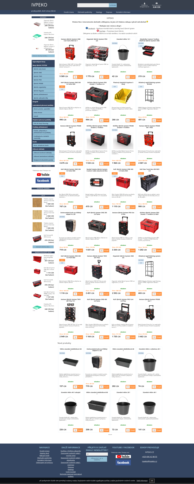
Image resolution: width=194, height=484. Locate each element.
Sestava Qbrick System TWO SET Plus (97, 256)
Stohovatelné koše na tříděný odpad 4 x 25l (70, 213)
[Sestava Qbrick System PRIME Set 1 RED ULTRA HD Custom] (149, 139)
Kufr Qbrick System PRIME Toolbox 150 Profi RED (49, 293)
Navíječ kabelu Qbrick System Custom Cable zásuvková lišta (97, 170)
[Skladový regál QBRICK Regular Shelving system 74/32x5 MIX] (149, 269)
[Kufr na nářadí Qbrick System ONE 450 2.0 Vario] (97, 313)
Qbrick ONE (38, 73)
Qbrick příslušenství (41, 94)
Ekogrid (35, 102)
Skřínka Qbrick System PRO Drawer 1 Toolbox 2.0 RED (149, 213)
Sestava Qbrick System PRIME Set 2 (70, 126)
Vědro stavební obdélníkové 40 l (71, 349)
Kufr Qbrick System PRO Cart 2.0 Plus (123, 300)
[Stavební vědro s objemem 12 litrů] (123, 52)
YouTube (102, 31)
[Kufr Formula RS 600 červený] (37, 239)
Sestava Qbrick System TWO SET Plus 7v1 (71, 300)
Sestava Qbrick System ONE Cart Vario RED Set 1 (70, 40)
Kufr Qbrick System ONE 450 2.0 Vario (97, 300)
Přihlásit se (144, 5)
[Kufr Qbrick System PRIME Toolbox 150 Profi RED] (37, 296)
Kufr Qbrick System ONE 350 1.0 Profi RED (71, 256)
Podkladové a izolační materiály (41, 137)
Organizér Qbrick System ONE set (123, 256)
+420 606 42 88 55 (149, 456)
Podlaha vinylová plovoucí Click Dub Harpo (49, 200)
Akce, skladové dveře (41, 145)
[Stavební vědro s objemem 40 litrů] (149, 406)
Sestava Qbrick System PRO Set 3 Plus (123, 213)
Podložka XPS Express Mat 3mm (49, 33)
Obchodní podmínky (85, 12)
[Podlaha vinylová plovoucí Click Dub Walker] (37, 227)
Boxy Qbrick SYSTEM (40, 65)
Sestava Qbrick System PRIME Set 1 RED (149, 126)
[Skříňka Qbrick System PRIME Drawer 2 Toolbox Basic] (97, 139)
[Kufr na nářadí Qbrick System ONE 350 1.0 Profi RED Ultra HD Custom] (71, 269)
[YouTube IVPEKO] (43, 174)
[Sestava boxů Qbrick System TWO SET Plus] (97, 269)
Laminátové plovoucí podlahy (43, 105)
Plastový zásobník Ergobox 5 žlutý (123, 83)
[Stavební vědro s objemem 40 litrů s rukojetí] (71, 406)
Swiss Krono (38, 112)
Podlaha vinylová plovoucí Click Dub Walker (49, 224)
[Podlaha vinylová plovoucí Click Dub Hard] (37, 215)
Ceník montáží (71, 472)
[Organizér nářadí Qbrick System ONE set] (123, 269)
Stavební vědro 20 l (123, 392)
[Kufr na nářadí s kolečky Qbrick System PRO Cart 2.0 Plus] (123, 313)
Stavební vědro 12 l (123, 39)
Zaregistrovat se (144, 7)
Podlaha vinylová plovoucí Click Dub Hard (49, 212)
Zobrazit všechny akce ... (43, 247)
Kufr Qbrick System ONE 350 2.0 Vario (97, 213)
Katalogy (99, 12)
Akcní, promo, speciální (42, 109)
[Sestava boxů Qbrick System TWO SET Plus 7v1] (71, 313)
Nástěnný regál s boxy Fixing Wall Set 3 (48, 257)
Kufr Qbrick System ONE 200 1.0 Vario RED (71, 170)
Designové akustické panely (43, 160)
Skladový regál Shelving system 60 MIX (149, 83)
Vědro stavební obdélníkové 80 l (97, 393)
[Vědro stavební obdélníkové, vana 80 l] (97, 406)
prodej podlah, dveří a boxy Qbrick (43, 11)
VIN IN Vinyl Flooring (41, 123)
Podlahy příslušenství (40, 127)
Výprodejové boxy (39, 62)
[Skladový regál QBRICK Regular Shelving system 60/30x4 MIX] (149, 96)
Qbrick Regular (39, 91)
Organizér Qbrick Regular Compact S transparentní (49, 46)
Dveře (35, 142)
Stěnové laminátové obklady (44, 156)
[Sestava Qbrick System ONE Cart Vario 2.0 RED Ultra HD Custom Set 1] (70, 52)
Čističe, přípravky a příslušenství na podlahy (42, 132)
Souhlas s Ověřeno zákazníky (71, 451)
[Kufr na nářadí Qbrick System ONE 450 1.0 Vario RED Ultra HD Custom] (123, 182)
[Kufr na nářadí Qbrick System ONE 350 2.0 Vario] (97, 226)
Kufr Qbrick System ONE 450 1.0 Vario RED (123, 170)
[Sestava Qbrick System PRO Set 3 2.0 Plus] (123, 226)
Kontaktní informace (123, 12)
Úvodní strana (69, 12)
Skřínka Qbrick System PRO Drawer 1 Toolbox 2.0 (97, 83)
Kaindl (36, 116)
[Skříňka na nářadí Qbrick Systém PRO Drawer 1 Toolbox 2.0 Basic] (97, 95)
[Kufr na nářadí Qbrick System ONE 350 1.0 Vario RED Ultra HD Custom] (71, 96)
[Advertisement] (110, 438)
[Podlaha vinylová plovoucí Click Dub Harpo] (37, 203)
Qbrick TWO (38, 76)
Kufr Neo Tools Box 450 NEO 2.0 (149, 170)
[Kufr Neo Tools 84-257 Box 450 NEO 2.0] (149, 182)
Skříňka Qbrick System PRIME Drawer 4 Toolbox (123, 126)
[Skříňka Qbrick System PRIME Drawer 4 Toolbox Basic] (123, 139)
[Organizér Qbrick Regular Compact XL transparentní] (37, 24)
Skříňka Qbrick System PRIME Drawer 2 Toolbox (97, 126)
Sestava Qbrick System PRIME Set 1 (149, 300)
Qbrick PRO (38, 80)
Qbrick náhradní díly (41, 98)
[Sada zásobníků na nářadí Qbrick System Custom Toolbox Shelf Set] (149, 52)
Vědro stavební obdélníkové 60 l (123, 349)
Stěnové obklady (38, 149)
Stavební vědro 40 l (149, 392)
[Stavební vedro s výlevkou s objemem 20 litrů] (149, 362)
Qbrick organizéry (40, 87)
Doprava (109, 12)
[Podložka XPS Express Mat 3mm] (37, 36)
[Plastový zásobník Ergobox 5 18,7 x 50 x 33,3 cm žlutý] (123, 96)
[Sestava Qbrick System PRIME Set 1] (149, 312)
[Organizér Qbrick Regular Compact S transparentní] (37, 48)
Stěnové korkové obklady (43, 153)
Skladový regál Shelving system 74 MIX (149, 256)
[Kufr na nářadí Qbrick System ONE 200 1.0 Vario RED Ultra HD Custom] (70, 182)
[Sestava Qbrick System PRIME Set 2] (70, 139)
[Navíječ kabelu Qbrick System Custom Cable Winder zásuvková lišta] (97, 182)
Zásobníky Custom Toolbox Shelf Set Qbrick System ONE (149, 40)
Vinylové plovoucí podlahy (42, 120)
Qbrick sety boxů (40, 69)
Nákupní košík (44, 456)
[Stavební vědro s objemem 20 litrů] (123, 406)
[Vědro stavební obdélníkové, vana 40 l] (71, 362)
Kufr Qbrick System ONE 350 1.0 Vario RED (71, 83)
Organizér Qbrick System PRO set (97, 40)
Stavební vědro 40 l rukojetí (70, 392)
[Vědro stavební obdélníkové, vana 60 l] (123, 362)
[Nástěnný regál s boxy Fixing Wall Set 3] (37, 260)
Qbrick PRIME (38, 83)
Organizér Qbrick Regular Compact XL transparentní (49, 22)
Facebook (91, 28)
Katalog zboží (44, 453)
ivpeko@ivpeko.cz (149, 461)
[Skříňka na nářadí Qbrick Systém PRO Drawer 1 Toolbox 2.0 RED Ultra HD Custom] (149, 226)
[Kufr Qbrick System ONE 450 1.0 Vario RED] (37, 271)
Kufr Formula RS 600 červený (48, 236)
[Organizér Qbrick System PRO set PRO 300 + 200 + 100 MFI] (97, 52)
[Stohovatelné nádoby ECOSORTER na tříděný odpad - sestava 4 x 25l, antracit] (71, 226)
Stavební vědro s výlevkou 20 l (149, 349)
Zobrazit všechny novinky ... (40, 56)
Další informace (142, 481)
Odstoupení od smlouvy (44, 463)
